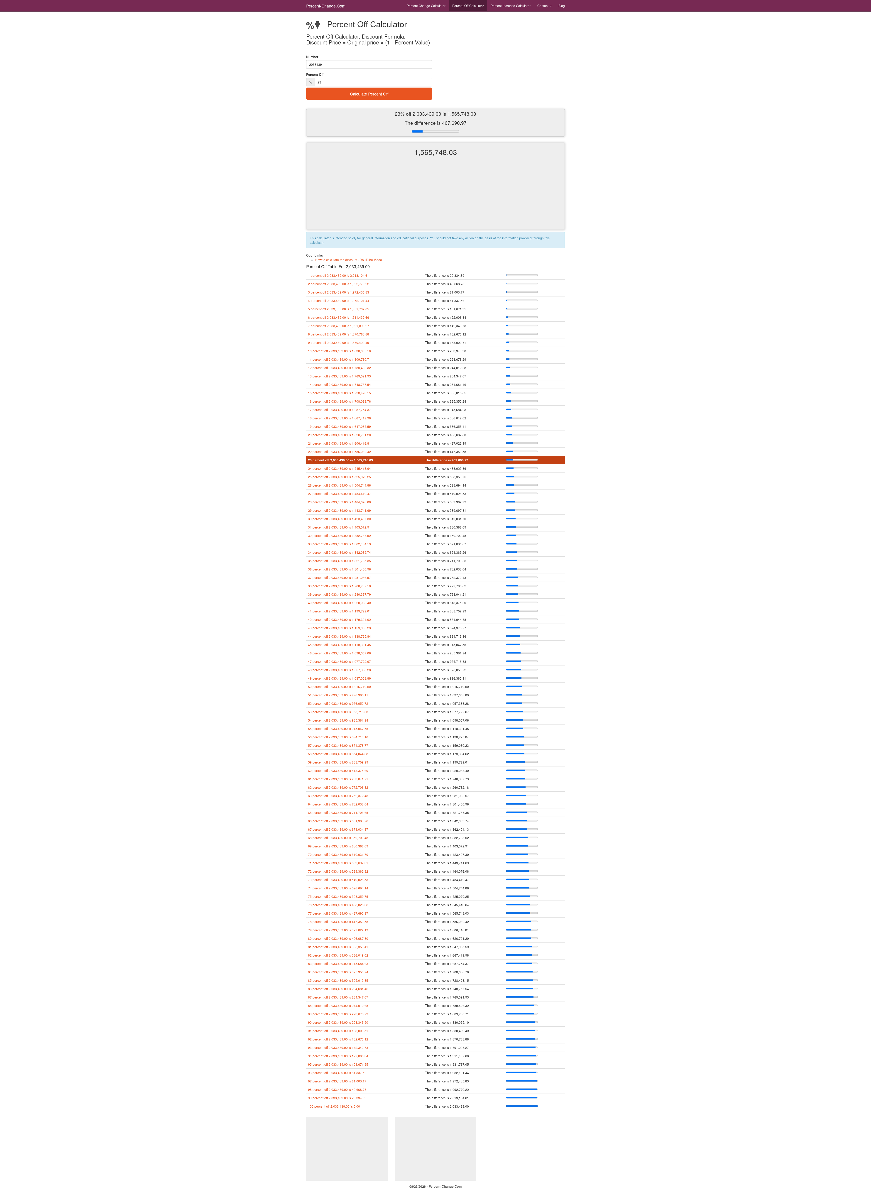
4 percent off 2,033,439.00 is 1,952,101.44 (338, 300)
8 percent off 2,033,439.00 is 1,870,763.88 (338, 334)
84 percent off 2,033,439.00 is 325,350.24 (338, 972)
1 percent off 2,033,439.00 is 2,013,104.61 (338, 275)
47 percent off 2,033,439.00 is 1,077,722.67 (339, 661)
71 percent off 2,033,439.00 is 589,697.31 (338, 863)
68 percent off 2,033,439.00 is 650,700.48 (338, 837)
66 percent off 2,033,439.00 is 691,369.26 (338, 821)
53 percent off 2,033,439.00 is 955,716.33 (338, 712)
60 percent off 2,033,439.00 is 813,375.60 (338, 770)
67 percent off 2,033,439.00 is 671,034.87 (338, 829)
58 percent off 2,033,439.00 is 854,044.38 (338, 753)
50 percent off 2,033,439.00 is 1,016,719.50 (339, 686)
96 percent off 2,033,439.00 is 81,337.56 (337, 1072)
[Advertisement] (435, 196)
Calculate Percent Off (369, 94)
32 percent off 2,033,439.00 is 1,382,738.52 (339, 535)
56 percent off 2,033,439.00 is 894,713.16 (338, 737)
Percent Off (468, 5)
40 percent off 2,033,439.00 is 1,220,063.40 (339, 602)
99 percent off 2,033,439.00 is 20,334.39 (337, 1098)
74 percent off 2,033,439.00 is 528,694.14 (338, 888)
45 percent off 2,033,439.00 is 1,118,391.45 (339, 644)
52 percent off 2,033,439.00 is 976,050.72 (338, 703)
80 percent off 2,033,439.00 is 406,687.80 (338, 938)
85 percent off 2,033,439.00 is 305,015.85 (338, 980)
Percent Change (426, 5)
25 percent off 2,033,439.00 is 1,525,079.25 (339, 477)
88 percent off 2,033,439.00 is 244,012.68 (338, 1005)
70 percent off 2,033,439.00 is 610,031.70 (338, 854)
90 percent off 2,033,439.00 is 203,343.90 (338, 1022)
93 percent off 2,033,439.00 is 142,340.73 (338, 1047)
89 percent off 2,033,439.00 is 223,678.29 (338, 1014)
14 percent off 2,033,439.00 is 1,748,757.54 (339, 384)
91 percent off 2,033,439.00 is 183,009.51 (338, 1030)
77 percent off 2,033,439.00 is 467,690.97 (338, 913)
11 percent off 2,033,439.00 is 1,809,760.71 (339, 359)
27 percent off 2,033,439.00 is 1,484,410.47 (339, 493)
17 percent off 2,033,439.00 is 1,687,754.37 (339, 409)
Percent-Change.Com (325, 6)
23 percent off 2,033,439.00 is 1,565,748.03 (340, 460)
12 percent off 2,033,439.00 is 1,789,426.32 (339, 367)
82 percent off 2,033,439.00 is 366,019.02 (338, 955)
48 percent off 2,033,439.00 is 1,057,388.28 (339, 670)
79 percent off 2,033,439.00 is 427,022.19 (338, 930)
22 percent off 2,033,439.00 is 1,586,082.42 (339, 451)
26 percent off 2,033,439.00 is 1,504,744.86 (339, 485)
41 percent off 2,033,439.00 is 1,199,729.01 (339, 611)
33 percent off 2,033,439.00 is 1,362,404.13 (339, 544)
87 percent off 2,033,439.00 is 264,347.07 (338, 997)
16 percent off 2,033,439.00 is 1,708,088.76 (339, 401)
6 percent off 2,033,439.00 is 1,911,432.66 (338, 317)
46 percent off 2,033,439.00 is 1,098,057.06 (339, 653)
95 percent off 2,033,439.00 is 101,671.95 (338, 1064)
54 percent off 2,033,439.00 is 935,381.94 (338, 720)
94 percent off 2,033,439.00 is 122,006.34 (338, 1056)
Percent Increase (511, 5)
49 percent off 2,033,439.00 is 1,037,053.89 (339, 678)
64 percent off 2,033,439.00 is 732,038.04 (338, 804)
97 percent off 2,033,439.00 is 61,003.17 (337, 1081)
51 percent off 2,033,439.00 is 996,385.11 (338, 695)
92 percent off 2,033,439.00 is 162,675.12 (338, 1039)
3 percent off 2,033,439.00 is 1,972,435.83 (338, 292)
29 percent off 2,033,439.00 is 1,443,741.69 (339, 510)
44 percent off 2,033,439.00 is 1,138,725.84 (339, 636)
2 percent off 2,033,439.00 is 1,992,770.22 (338, 283)
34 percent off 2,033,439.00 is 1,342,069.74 (339, 552)
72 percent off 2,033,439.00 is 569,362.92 (338, 871)
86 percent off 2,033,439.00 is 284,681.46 (338, 988)
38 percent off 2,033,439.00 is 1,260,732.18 (339, 586)
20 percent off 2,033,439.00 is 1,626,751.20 (339, 435)
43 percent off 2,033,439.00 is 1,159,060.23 (339, 628)
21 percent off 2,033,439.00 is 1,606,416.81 (339, 443)
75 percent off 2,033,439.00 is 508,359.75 (338, 896)
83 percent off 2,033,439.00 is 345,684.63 (338, 963)
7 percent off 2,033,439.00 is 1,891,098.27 (338, 325)
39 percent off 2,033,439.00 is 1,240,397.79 (339, 594)
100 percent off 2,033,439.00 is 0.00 (334, 1106)
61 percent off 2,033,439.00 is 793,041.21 (338, 779)
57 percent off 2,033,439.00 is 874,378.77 (338, 745)
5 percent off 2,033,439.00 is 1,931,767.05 (338, 309)
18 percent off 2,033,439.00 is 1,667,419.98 (339, 418)
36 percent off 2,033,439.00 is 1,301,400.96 (339, 569)
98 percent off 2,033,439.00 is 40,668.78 (337, 1089)
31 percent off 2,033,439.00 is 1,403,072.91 (339, 527)
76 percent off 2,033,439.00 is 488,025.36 (338, 905)
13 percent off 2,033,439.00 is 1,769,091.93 (339, 376)
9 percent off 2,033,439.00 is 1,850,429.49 (338, 342)
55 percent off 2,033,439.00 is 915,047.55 (338, 728)
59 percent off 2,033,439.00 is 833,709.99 (338, 762)
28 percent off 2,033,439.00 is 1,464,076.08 (339, 502)
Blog (561, 5)
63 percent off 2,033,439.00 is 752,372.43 (338, 795)
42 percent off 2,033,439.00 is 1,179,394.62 (339, 619)
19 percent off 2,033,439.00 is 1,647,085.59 (339, 426)
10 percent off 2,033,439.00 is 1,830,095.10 (339, 351)
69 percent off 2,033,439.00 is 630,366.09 (338, 846)
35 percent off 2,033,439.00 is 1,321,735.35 (339, 560)
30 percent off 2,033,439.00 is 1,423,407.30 (339, 518)
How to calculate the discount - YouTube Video (348, 259)
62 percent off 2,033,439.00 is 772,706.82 (338, 787)
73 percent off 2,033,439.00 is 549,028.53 (338, 879)
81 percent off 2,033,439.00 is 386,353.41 (338, 947)
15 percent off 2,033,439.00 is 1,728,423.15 (339, 393)
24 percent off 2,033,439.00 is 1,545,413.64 (339, 468)
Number (312, 56)
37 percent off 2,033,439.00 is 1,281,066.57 (339, 577)
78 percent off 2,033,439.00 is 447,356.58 (338, 921)
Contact (543, 5)
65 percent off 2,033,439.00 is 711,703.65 (338, 812)
